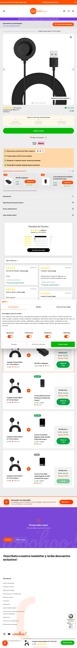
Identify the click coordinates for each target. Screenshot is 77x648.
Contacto (8, 539)
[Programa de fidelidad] (5, 643)
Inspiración (6, 604)
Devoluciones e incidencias (12, 594)
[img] (10, 268)
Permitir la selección (38, 344)
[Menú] (74, 614)
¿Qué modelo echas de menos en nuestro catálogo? (14, 612)
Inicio (4, 31)
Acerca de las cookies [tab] (63, 307)
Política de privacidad (10, 624)
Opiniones (6, 617)
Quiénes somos (20, 539)
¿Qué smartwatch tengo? (13, 26)
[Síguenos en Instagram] (4, 634)
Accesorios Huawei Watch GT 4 (28, 31)
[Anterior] (70, 171)
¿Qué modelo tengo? (10, 608)
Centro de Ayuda (8, 583)
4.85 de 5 (43, 230)
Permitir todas (63, 344)
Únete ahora (65, 502)
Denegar (14, 344)
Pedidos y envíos (8, 586)
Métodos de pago (8, 590)
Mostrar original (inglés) (16, 283)
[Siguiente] (73, 171)
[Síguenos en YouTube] (9, 634)
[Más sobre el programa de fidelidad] (46, 137)
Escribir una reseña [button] (38, 250)
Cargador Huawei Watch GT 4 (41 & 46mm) (49, 31)
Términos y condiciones (11, 621)
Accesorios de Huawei (13, 31)
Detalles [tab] (38, 307)
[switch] (29, 336)
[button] (8, 108)
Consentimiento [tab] (13, 307)
